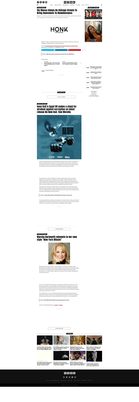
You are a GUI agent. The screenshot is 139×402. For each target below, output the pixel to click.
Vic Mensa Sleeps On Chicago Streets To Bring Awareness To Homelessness (61, 45)
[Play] (86, 18)
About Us (48, 380)
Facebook (61, 305)
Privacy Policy (77, 380)
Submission (83, 380)
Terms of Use (63, 380)
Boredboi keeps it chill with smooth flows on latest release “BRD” (96, 72)
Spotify (56, 305)
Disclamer (70, 380)
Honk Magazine (50, 70)
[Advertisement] (61, 83)
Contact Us (90, 380)
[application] (93, 14)
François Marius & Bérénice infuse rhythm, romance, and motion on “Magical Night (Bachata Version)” (96, 82)
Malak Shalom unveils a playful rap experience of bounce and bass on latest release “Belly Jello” (96, 67)
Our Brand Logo (55, 380)
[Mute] (98, 18)
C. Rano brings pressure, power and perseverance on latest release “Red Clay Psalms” (96, 77)
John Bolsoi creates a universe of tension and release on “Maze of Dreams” (96, 87)
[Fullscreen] (100, 18)
